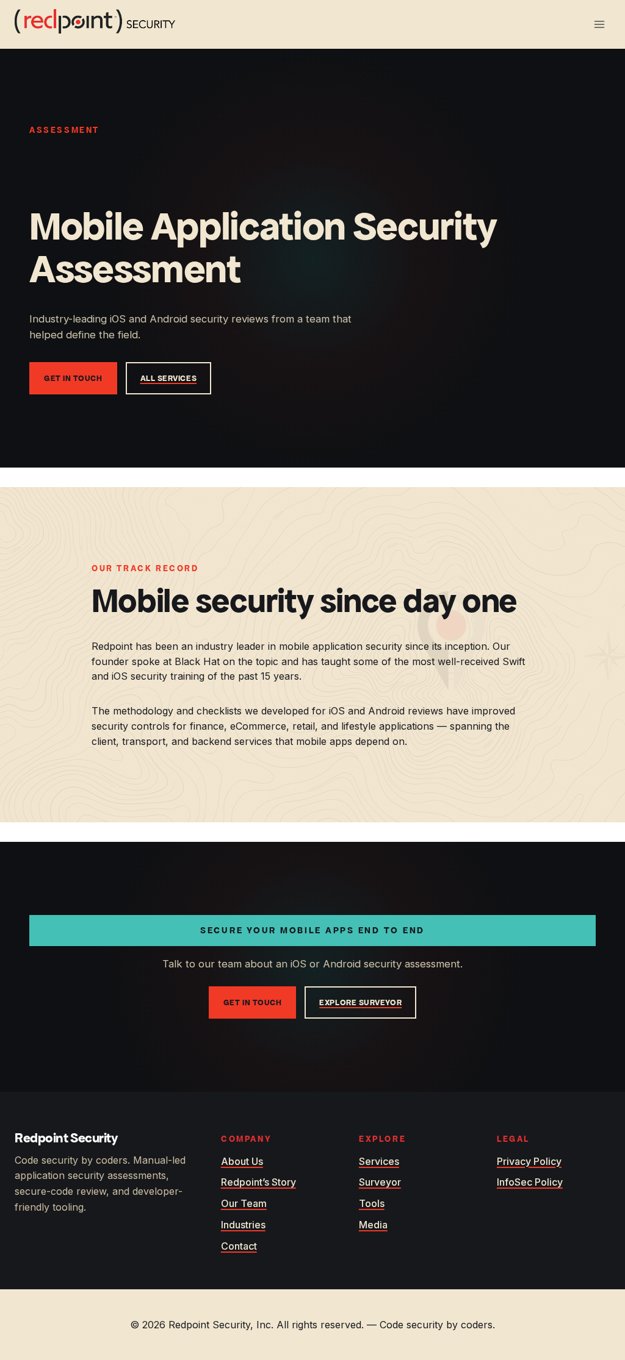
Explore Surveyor (360, 1002)
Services (379, 1161)
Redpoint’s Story (258, 1182)
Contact (239, 1246)
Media (373, 1225)
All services (168, 378)
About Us (242, 1161)
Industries (243, 1225)
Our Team (244, 1203)
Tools (372, 1203)
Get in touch (73, 378)
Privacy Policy (529, 1161)
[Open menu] (599, 24)
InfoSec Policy (530, 1182)
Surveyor (380, 1182)
